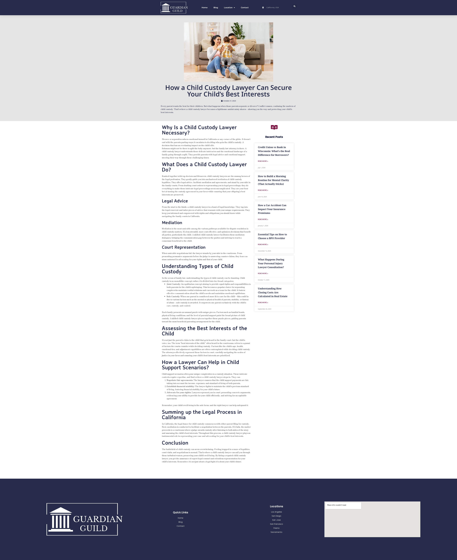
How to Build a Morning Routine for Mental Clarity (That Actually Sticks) (273, 180)
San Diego (276, 516)
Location (228, 7)
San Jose (276, 520)
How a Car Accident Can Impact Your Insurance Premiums (272, 209)
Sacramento (276, 532)
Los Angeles (276, 512)
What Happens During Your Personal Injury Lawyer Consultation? (271, 263)
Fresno (276, 528)
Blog (216, 7)
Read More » (263, 161)
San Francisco (276, 524)
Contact (245, 7)
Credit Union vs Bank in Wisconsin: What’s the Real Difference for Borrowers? (274, 151)
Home (205, 7)
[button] (294, 6)
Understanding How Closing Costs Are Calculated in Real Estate (272, 292)
